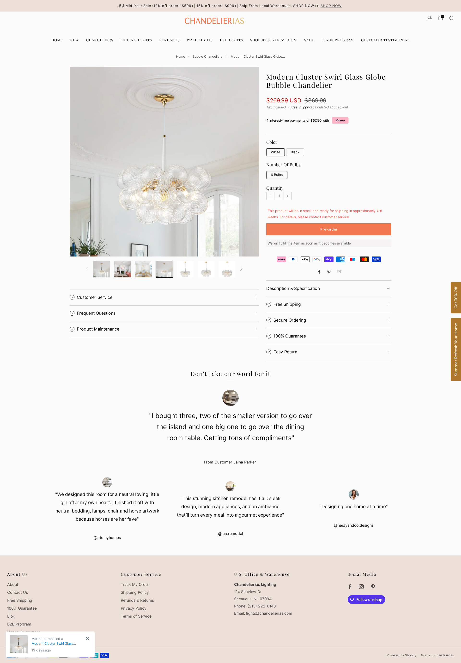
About (12, 584)
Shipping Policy (135, 592)
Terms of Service (136, 616)
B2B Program (19, 624)
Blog (11, 616)
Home (180, 56)
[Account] (429, 18)
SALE (309, 40)
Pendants (169, 40)
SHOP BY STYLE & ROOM (273, 40)
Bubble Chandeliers (208, 56)
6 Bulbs (277, 175)
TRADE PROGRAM (337, 40)
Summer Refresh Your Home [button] (456, 349)
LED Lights (231, 40)
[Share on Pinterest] (329, 272)
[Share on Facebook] (319, 272)
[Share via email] (338, 272)
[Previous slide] (79, 161)
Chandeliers (99, 40)
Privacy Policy (133, 608)
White (275, 152)
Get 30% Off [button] (456, 298)
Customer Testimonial (385, 40)
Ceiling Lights (136, 40)
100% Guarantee (22, 608)
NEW (74, 40)
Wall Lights (200, 40)
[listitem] (230, 6)
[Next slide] (250, 161)
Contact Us (17, 592)
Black (295, 152)
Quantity (274, 188)
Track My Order (135, 584)
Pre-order (329, 229)
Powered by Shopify (401, 655)
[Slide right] (242, 269)
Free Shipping (301, 107)
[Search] (451, 18)
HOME (57, 40)
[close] (87, 638)
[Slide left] (87, 269)
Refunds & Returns (137, 600)
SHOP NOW (331, 6)
